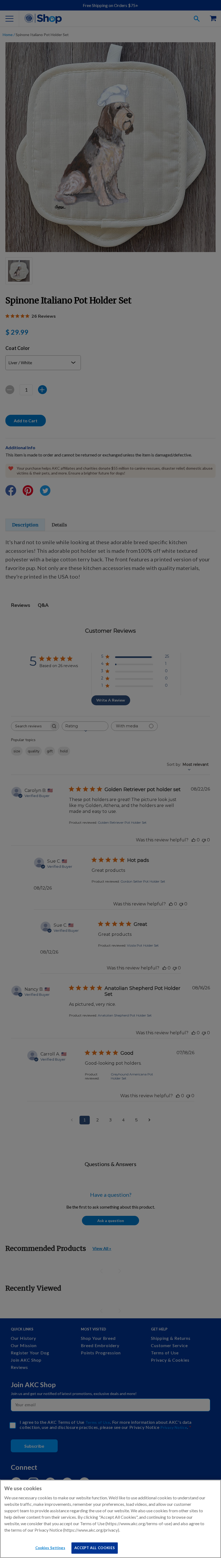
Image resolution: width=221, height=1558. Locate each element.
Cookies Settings (50, 1548)
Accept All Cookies (94, 1548)
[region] (110, 1519)
